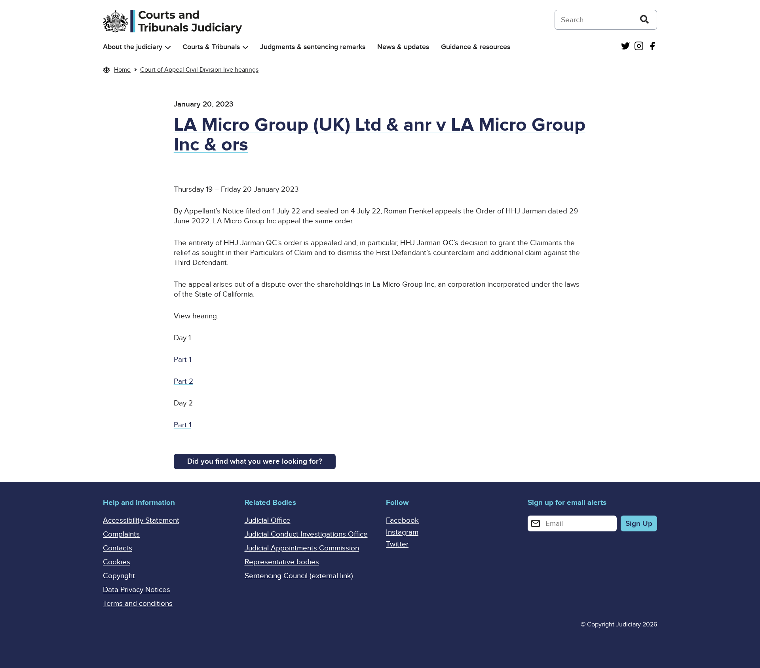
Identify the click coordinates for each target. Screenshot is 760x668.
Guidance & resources (475, 47)
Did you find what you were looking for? (254, 461)
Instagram (402, 532)
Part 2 (183, 381)
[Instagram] (639, 47)
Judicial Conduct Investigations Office (306, 534)
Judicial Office (268, 520)
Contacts (117, 548)
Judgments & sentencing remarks (312, 47)
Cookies (116, 562)
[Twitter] (625, 47)
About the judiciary (132, 47)
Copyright (119, 575)
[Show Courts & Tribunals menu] (245, 47)
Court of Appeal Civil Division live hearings (199, 70)
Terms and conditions (138, 603)
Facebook (402, 520)
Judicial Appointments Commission (302, 548)
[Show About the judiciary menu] (168, 47)
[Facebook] (652, 47)
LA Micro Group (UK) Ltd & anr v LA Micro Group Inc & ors (379, 134)
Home (122, 70)
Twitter (397, 544)
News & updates (403, 47)
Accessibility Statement (141, 520)
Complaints (121, 534)
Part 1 (182, 359)
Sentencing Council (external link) (299, 575)
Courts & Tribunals (211, 47)
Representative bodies (282, 562)
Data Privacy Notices (136, 589)
